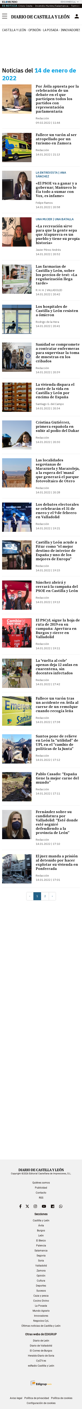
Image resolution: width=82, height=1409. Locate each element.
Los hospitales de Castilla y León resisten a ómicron (57, 310)
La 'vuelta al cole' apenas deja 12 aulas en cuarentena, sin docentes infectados (57, 667)
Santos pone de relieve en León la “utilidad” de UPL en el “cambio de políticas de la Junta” (57, 742)
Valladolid (41, 1265)
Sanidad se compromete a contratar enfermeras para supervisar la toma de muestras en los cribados (58, 353)
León (41, 1235)
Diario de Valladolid (41, 1345)
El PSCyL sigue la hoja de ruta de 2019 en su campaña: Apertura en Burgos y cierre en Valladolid (58, 628)
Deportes (41, 1285)
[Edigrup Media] (41, 1382)
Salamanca (41, 1250)
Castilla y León (14, 30)
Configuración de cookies (41, 1403)
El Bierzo (41, 1240)
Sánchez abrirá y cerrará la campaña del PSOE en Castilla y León (57, 586)
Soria (41, 1260)
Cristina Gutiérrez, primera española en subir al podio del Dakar (57, 426)
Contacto (41, 1192)
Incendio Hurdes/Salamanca (51, 5)
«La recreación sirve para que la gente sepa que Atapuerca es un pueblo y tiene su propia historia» (58, 234)
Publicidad (41, 1187)
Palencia (41, 1245)
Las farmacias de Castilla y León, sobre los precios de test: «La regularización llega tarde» (56, 275)
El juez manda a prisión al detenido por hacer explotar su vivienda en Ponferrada (57, 862)
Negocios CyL (41, 1320)
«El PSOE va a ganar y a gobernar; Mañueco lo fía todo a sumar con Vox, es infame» (56, 189)
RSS (41, 1197)
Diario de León (41, 1340)
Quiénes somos (41, 1182)
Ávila (41, 1225)
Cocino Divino (41, 1300)
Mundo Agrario (41, 1310)
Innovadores (41, 1315)
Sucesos (41, 1290)
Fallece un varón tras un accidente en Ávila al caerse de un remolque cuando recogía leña (57, 704)
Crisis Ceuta (25, 5)
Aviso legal (16, 1398)
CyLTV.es (41, 1360)
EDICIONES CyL (68, 2)
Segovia (41, 1255)
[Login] (77, 16)
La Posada (50, 30)
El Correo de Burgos (41, 1350)
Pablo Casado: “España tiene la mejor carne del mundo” (57, 778)
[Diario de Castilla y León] (40, 16)
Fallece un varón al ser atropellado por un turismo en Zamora (56, 139)
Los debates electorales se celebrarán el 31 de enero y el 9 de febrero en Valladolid (57, 510)
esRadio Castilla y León (41, 1365)
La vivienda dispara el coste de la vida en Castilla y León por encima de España (55, 391)
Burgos (41, 1230)
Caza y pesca (41, 1295)
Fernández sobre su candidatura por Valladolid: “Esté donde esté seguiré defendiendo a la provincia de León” (57, 822)
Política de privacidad (36, 1398)
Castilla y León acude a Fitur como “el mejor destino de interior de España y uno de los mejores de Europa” (56, 550)
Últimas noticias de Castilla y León (41, 1325)
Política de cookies (61, 1398)
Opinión (34, 30)
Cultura (41, 1280)
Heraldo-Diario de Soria (41, 1355)
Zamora (41, 1270)
